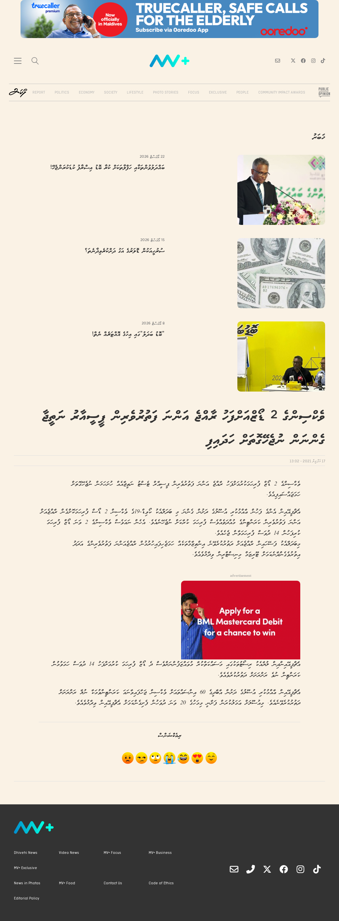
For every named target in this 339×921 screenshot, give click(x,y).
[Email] (234, 869)
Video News (69, 853)
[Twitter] (267, 869)
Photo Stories (165, 93)
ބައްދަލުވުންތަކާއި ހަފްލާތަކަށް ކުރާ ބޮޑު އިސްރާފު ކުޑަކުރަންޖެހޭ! (107, 168)
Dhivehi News (25, 853)
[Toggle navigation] (18, 60)
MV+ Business (160, 853)
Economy (86, 93)
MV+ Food (67, 883)
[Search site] (35, 61)
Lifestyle (135, 93)
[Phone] (250, 869)
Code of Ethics (161, 883)
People (242, 93)
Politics (62, 93)
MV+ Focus (112, 853)
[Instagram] (300, 869)
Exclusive (218, 93)
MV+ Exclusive (25, 868)
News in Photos (27, 883)
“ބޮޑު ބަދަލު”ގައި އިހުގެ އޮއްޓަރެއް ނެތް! (128, 334)
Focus (193, 93)
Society (110, 93)
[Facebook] (283, 869)
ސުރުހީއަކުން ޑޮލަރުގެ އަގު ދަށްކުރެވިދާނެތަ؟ (124, 251)
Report (38, 93)
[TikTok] (316, 869)
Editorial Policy (26, 898)
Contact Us (113, 883)
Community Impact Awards (281, 93)
